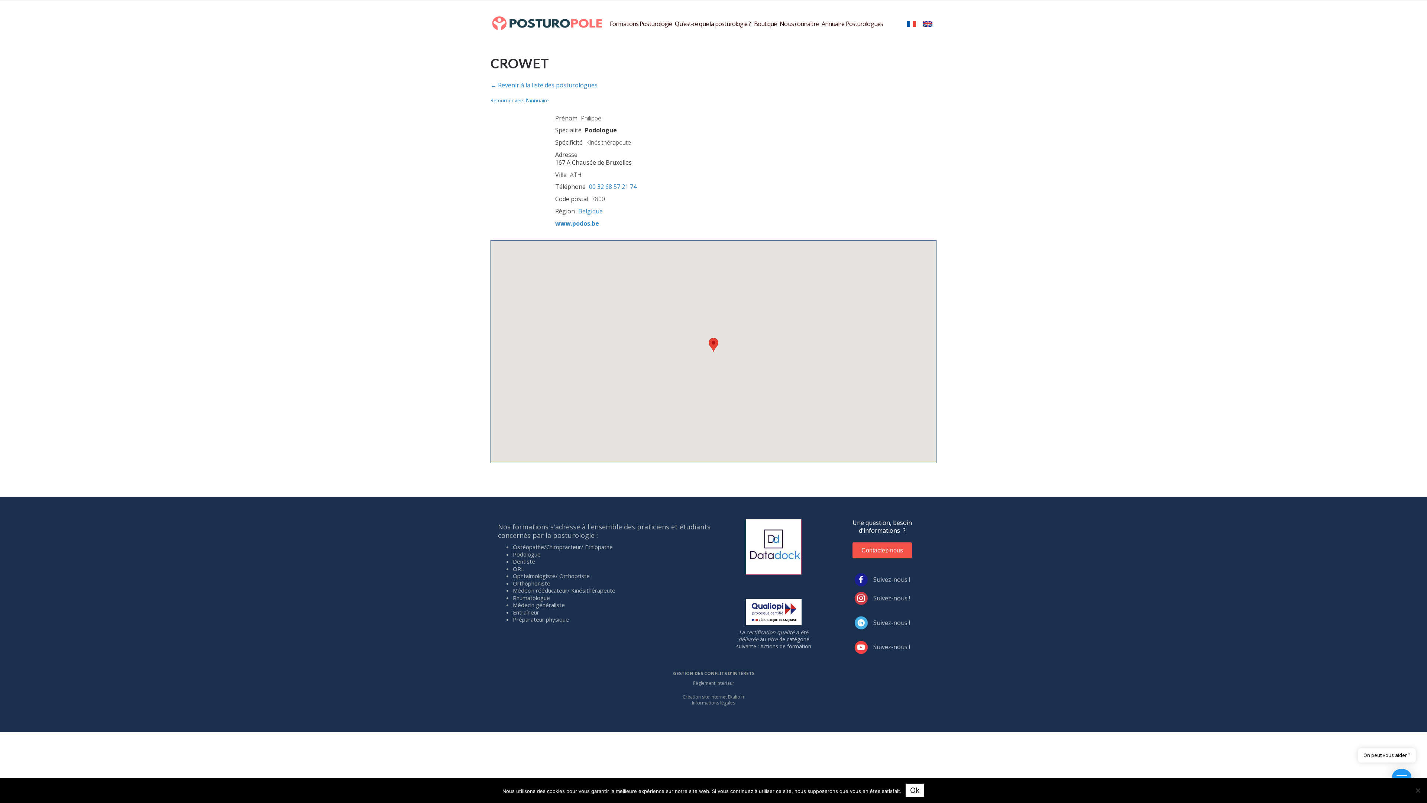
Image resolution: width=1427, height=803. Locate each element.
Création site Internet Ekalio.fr (714, 697)
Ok (915, 790)
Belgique (590, 211)
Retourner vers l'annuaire (520, 100)
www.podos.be (577, 223)
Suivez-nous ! (891, 579)
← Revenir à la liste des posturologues (544, 85)
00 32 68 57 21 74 (613, 187)
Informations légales (713, 703)
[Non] (1417, 790)
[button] (713, 345)
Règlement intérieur (713, 683)
